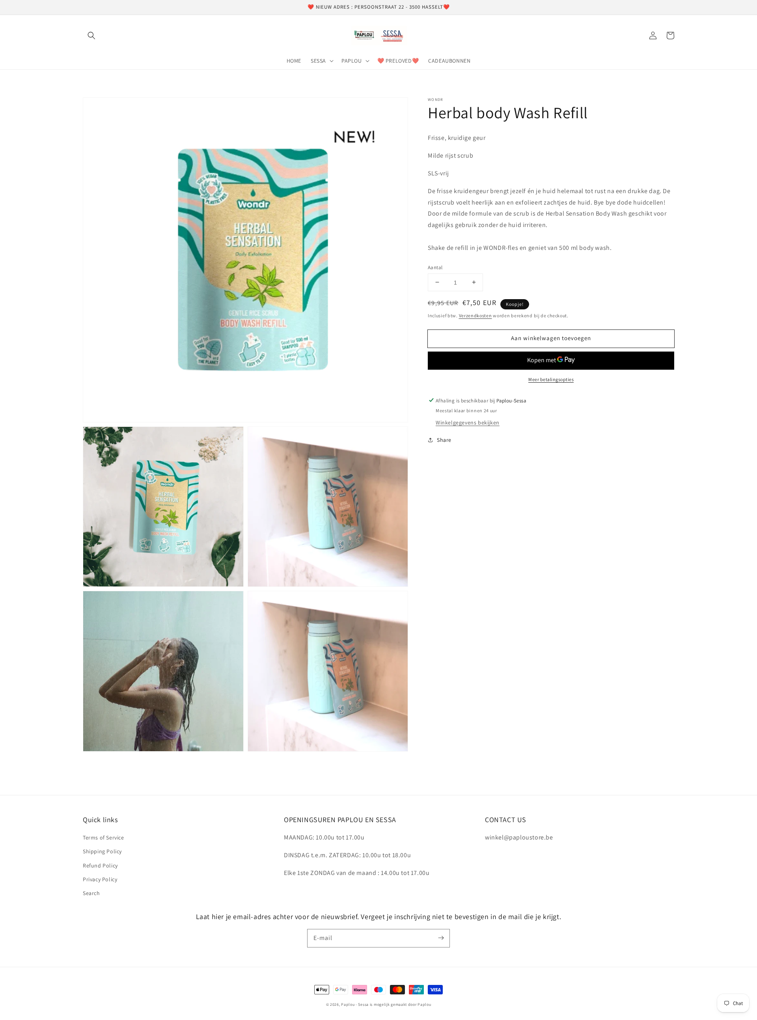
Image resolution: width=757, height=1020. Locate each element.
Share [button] (444, 439)
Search (91, 893)
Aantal (435, 267)
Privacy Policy (100, 879)
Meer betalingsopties (551, 379)
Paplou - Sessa (355, 1004)
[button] (91, 35)
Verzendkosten (475, 315)
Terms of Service (103, 837)
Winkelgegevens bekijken (468, 422)
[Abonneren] (440, 938)
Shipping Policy (102, 851)
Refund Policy (100, 865)
